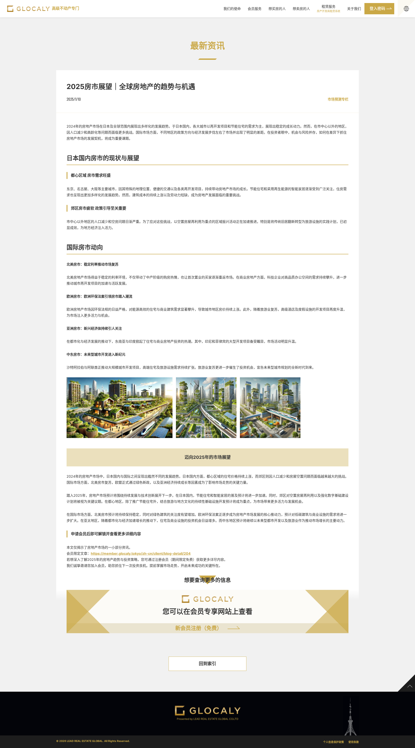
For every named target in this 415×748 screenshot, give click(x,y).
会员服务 (255, 8)
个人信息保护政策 (333, 742)
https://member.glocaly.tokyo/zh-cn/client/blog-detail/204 (141, 553)
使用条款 (353, 742)
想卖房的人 (301, 8)
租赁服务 (328, 8)
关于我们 (354, 8)
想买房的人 (277, 8)
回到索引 (207, 663)
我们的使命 (232, 8)
